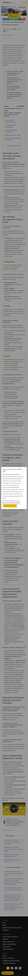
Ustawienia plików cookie (11, 502)
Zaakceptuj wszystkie (10, 506)
